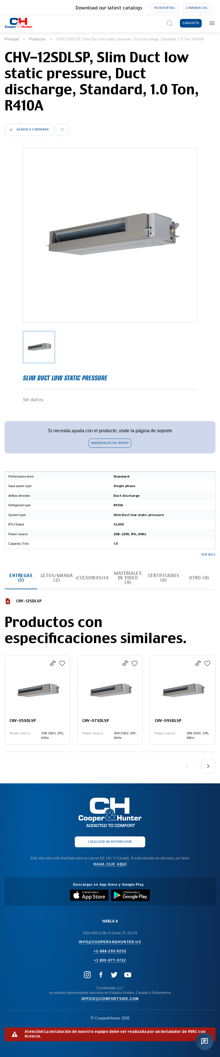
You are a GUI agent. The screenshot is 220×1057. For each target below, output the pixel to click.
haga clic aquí (110, 864)
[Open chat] (204, 1041)
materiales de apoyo (110, 443)
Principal (12, 39)
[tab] (21, 578)
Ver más (208, 555)
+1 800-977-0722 (110, 960)
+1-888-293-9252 (110, 951)
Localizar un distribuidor (110, 841)
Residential (165, 7)
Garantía (190, 23)
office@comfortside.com (110, 999)
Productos (37, 39)
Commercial (197, 7)
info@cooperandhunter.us (110, 942)
